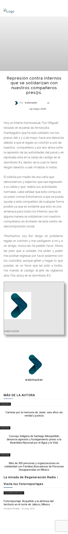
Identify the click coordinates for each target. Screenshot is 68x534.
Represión (34, 114)
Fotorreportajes (14, 493)
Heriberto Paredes (11, 508)
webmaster (31, 103)
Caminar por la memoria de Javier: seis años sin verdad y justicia (34, 414)
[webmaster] (17, 103)
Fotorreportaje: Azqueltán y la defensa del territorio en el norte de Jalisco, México (28, 503)
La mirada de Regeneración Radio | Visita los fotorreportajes (31, 480)
